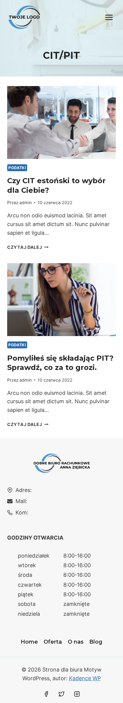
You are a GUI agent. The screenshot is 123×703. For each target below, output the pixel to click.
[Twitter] (61, 694)
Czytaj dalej (27, 247)
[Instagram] (77, 694)
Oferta (53, 642)
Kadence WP (85, 678)
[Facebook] (46, 694)
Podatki (17, 167)
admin (25, 202)
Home (29, 642)
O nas (76, 642)
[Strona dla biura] (24, 17)
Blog (95, 642)
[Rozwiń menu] (109, 17)
